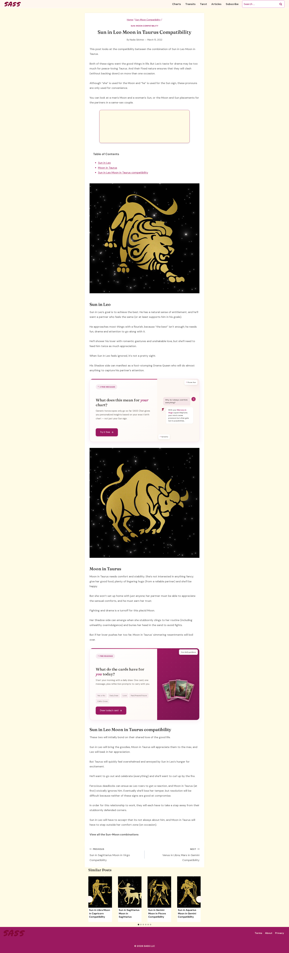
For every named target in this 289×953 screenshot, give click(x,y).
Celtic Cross (102, 701)
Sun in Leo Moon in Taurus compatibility (123, 172)
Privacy (279, 933)
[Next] (199, 899)
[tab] (138, 924)
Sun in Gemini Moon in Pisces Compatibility (157, 913)
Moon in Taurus (107, 168)
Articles (216, 4)
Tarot (203, 4)
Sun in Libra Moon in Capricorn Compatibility (99, 913)
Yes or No (101, 696)
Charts (176, 4)
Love (125, 696)
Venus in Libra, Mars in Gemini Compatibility (180, 855)
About (268, 933)
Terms (258, 933)
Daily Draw (114, 696)
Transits (190, 4)
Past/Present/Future (139, 696)
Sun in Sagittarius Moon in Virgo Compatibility (110, 855)
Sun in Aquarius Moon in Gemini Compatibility (187, 913)
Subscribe (232, 4)
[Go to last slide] (89, 899)
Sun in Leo (104, 163)
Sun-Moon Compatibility (144, 26)
